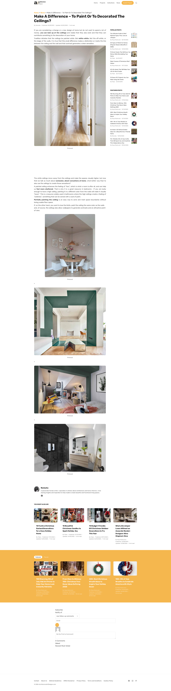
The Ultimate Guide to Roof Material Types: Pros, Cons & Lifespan (118, 35)
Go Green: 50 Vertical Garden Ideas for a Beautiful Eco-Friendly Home (120, 131)
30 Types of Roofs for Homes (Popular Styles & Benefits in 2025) (119, 45)
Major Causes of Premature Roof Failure (120, 62)
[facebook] (42, 496)
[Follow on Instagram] (132, 680)
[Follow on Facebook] (129, 680)
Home (36, 13)
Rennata (38, 25)
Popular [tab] (46, 557)
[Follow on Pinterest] (136, 680)
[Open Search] (136, 3)
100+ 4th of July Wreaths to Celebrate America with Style (119, 122)
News (43, 13)
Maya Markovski (121, 539)
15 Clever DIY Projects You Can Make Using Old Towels (119, 78)
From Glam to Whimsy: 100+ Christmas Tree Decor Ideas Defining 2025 (118, 105)
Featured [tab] (38, 557)
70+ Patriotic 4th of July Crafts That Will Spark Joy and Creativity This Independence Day (120, 141)
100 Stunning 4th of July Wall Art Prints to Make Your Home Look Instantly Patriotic (120, 96)
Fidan (39, 537)
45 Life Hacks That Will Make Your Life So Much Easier (120, 70)
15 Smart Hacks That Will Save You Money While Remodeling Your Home (120, 54)
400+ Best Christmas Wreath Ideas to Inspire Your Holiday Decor (119, 114)
